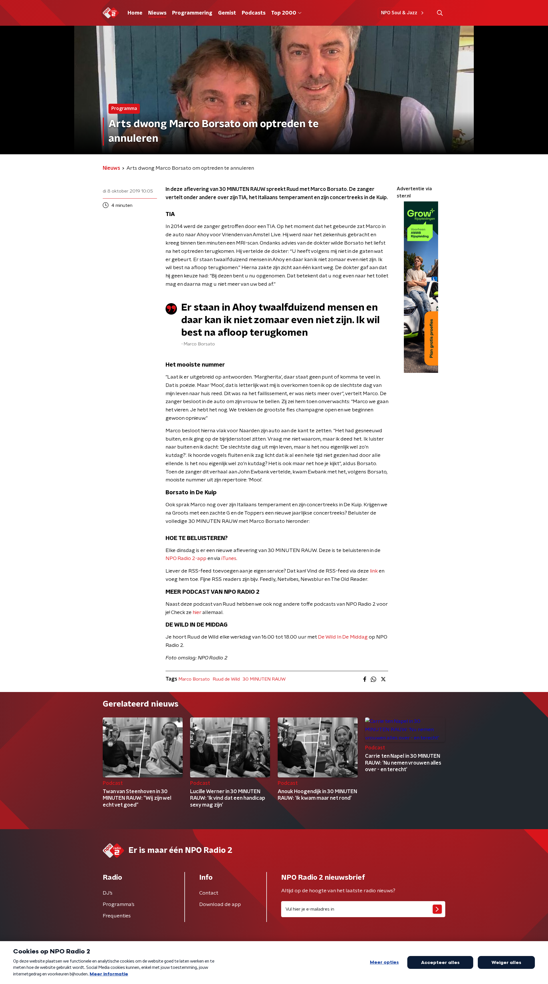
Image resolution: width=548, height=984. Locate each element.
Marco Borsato (194, 679)
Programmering (192, 13)
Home (135, 13)
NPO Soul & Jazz (399, 13)
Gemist (227, 13)
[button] (439, 13)
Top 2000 (283, 13)
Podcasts (253, 13)
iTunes (228, 558)
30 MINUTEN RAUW (264, 679)
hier (197, 612)
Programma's (118, 904)
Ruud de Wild (226, 679)
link (374, 571)
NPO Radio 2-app (186, 558)
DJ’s (107, 893)
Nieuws (157, 13)
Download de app (220, 904)
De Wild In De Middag (343, 637)
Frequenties (117, 916)
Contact (208, 893)
